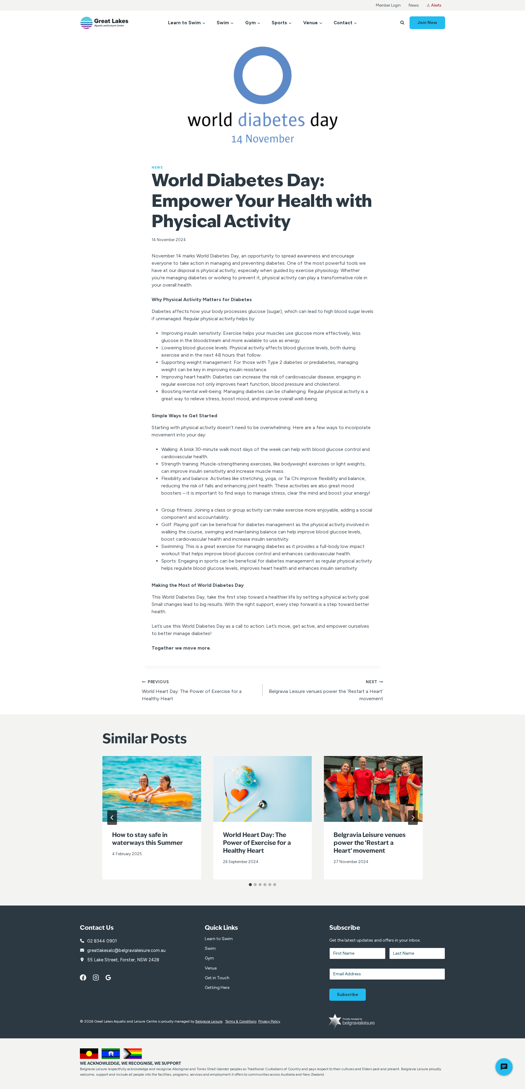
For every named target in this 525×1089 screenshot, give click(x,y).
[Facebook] (86, 977)
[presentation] (151, 789)
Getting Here (217, 987)
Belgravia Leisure (208, 1021)
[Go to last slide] (112, 817)
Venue (211, 968)
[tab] (250, 884)
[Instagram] (99, 977)
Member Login (388, 5)
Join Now (427, 22)
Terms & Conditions (240, 1021)
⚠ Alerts (434, 5)
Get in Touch (217, 977)
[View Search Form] (402, 22)
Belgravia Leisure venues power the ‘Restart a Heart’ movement (326, 690)
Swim (210, 948)
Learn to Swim (219, 938)
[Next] (413, 817)
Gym (209, 958)
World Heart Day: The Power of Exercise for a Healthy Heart (192, 690)
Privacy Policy (269, 1021)
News (414, 5)
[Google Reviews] (111, 977)
